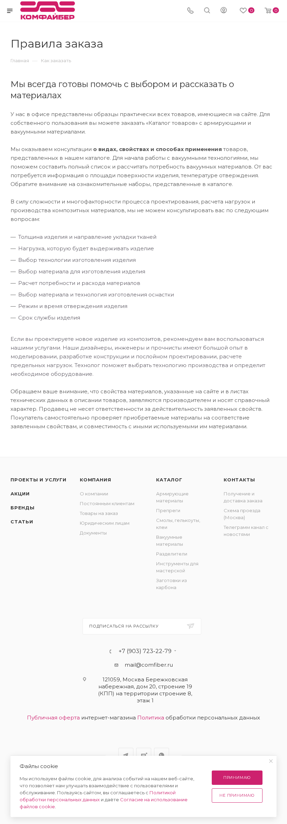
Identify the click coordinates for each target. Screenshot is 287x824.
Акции (20, 493)
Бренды (22, 507)
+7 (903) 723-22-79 (145, 651)
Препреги (168, 510)
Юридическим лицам (105, 523)
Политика (150, 717)
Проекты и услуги (38, 479)
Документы (93, 533)
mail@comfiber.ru (149, 664)
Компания (95, 479)
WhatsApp (161, 755)
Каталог (169, 479)
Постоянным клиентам (107, 503)
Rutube (143, 755)
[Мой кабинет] (223, 11)
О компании (94, 493)
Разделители (171, 554)
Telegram (125, 755)
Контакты (239, 479)
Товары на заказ (99, 513)
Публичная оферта (53, 717)
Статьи (21, 521)
